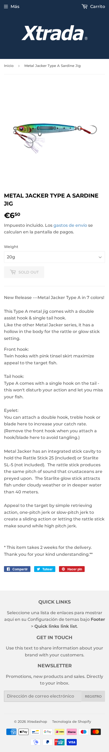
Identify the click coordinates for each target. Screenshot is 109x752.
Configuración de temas (53, 619)
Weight (11, 246)
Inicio (8, 65)
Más (15, 6)
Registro (93, 696)
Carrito (97, 6)
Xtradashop (37, 721)
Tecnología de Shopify (71, 721)
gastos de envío (70, 225)
